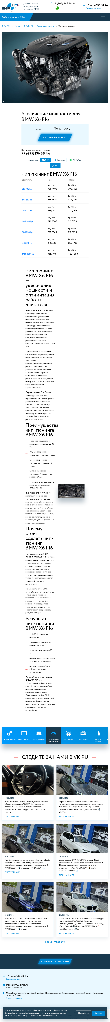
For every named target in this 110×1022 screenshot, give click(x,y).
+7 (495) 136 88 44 (35, 153)
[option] (55, 67)
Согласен (98, 1013)
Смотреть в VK (12, 817)
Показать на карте (14, 998)
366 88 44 (65, 3)
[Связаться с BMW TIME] (57, 8)
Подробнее (83, 1013)
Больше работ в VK (55, 942)
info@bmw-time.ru (17, 985)
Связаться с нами (93, 8)
